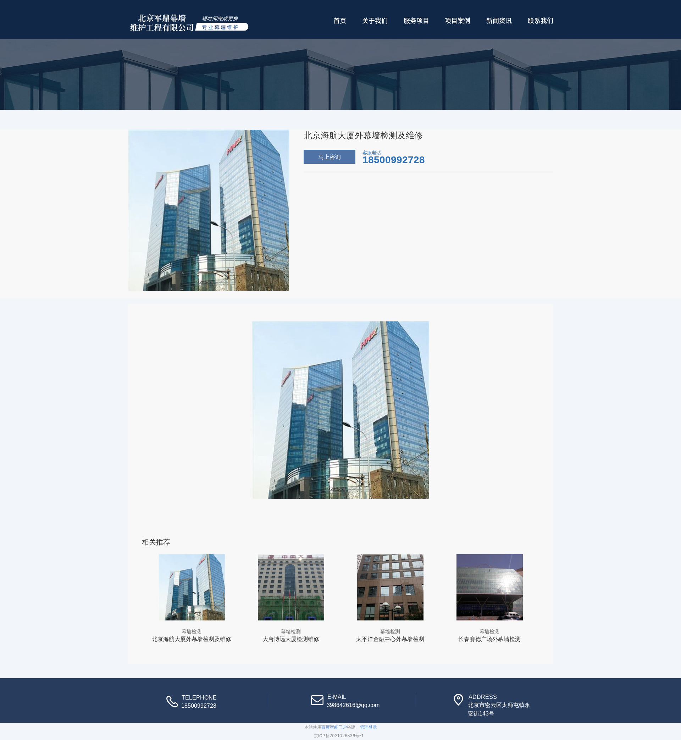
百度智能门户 (334, 727)
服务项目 (416, 20)
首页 (339, 20)
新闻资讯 (499, 20)
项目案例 (457, 20)
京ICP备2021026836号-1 (339, 735)
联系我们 (540, 20)
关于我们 (375, 20)
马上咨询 (329, 156)
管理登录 (368, 727)
